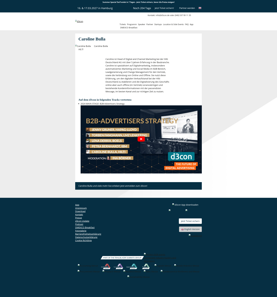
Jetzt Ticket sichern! (164, 8)
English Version (192, 229)
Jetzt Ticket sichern (190, 221)
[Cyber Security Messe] (132, 267)
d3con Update (82, 221)
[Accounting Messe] (87, 267)
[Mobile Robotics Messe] (187, 267)
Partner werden (187, 8)
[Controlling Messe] (118, 267)
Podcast (79, 224)
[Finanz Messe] (146, 267)
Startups (158, 24)
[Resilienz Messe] (132, 272)
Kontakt (79, 214)
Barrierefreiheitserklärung (88, 233)
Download (80, 211)
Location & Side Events (173, 24)
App (191, 24)
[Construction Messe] (106, 267)
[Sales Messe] (150, 272)
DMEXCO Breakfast (128, 27)
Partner (149, 24)
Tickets (123, 24)
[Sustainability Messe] (138, 278)
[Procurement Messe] (88, 272)
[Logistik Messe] (163, 267)
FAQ (187, 24)
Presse (78, 217)
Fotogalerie (80, 230)
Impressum (81, 208)
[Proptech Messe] (111, 272)
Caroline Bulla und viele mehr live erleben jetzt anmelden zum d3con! (112, 185)
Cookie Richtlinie (83, 240)
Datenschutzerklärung (86, 237)
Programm (132, 24)
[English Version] (200, 8)
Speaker (141, 24)
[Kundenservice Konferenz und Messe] (180, 272)
